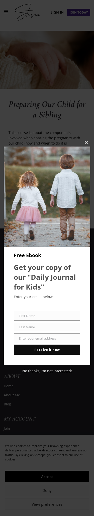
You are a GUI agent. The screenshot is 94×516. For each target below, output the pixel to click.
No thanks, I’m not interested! (47, 370)
